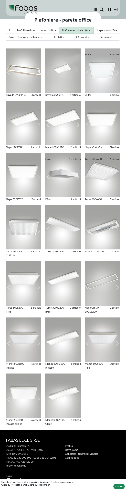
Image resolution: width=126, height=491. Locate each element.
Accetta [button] (119, 486)
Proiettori (59, 37)
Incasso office (48, 30)
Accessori (106, 37)
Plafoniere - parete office (76, 30)
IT (110, 9)
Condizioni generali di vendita (81, 453)
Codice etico (72, 457)
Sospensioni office (106, 30)
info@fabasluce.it (16, 465)
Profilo (69, 445)
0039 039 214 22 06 (44, 457)
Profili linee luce (26, 30)
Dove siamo (71, 449)
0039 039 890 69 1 (21, 457)
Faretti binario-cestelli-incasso (26, 37)
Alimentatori (83, 37)
